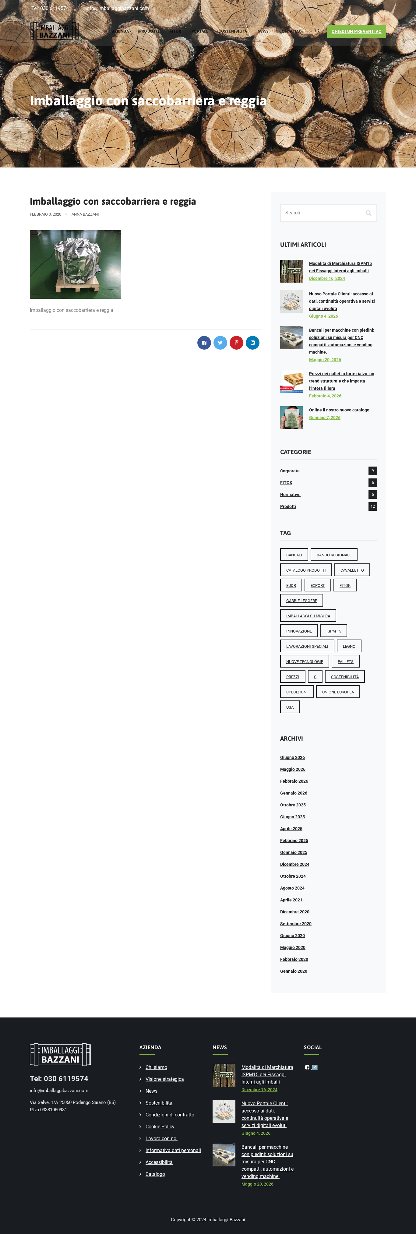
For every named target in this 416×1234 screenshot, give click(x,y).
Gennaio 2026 (293, 793)
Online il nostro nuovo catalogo (339, 409)
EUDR (291, 585)
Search (369, 213)
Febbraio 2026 (294, 781)
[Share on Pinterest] (236, 343)
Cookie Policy (160, 1127)
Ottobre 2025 (293, 804)
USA (290, 707)
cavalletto (352, 570)
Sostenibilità (233, 31)
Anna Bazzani (85, 214)
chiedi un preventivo (357, 31)
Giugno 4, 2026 (323, 316)
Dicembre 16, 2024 (327, 278)
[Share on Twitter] (220, 343)
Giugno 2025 (292, 816)
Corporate (290, 470)
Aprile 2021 (291, 899)
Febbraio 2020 (294, 959)
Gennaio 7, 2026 (324, 417)
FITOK (175, 31)
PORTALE (200, 31)
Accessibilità (159, 1162)
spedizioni (297, 692)
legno (349, 646)
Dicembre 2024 (294, 864)
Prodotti (149, 31)
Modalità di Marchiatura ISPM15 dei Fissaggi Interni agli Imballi (267, 1074)
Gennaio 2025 (293, 852)
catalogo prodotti (306, 570)
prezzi (292, 677)
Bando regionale (334, 555)
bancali (294, 555)
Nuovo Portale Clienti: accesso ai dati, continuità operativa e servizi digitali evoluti (342, 301)
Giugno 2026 (292, 757)
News (263, 31)
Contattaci (291, 31)
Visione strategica (165, 1079)
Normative (290, 494)
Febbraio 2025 (294, 840)
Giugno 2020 (292, 935)
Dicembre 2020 (294, 911)
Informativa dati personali (173, 1150)
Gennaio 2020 (293, 971)
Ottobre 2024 (293, 876)
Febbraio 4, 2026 (325, 395)
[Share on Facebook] (204, 343)
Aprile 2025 (291, 828)
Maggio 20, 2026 (325, 359)
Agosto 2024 (292, 888)
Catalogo (155, 1174)
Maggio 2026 (292, 769)
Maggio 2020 (292, 947)
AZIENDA (120, 31)
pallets (346, 661)
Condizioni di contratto (170, 1115)
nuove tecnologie (304, 661)
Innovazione (299, 631)
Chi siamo (156, 1067)
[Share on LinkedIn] (252, 343)
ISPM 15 (333, 631)
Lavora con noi (162, 1138)
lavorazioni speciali (307, 646)
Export (318, 585)
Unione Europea (338, 692)
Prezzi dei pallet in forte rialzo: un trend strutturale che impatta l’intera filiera (341, 381)
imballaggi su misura (308, 616)
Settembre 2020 (296, 923)
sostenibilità (345, 677)
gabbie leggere (301, 600)
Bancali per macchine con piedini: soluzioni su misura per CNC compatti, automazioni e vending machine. (267, 1161)
